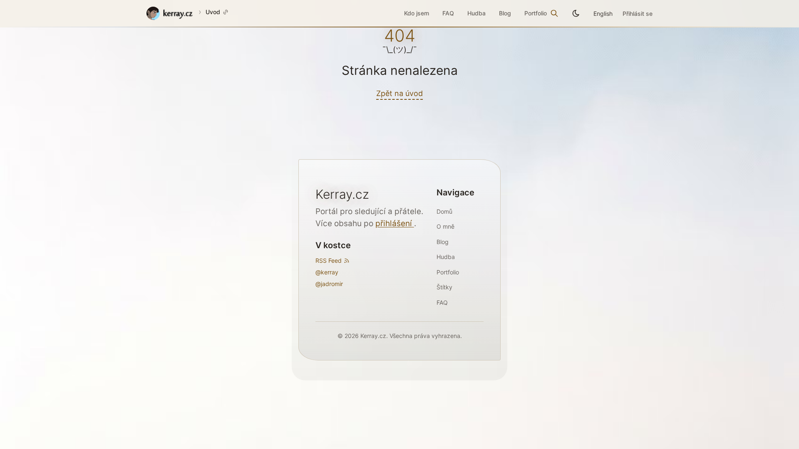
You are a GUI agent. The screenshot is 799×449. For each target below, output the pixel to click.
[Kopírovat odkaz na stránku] (225, 12)
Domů (444, 211)
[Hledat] (554, 13)
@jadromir (329, 283)
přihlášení (394, 223)
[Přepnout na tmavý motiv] (575, 13)
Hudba (476, 13)
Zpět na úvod (399, 93)
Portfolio (535, 13)
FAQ (448, 13)
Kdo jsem (416, 13)
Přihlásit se (638, 13)
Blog (505, 13)
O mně (445, 226)
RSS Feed (328, 260)
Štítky (444, 287)
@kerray (326, 272)
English (603, 13)
